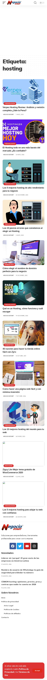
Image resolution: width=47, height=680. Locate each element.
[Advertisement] (23, 30)
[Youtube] (27, 546)
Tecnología (10, 103)
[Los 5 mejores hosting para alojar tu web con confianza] (23, 494)
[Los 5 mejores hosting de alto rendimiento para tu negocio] (23, 172)
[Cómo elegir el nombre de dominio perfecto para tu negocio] (23, 252)
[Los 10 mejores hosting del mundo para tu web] (23, 413)
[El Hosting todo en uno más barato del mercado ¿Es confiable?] (23, 131)
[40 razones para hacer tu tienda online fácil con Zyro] (23, 333)
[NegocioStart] (14, 2)
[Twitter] (20, 546)
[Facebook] (13, 546)
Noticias (8, 466)
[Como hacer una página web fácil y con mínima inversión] (23, 373)
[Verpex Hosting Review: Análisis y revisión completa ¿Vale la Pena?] (23, 91)
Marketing (9, 264)
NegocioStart (8, 114)
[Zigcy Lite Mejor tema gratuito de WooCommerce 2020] (23, 453)
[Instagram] (34, 546)
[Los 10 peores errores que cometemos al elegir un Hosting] (23, 212)
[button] (37, 671)
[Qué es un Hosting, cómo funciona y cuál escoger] (23, 292)
